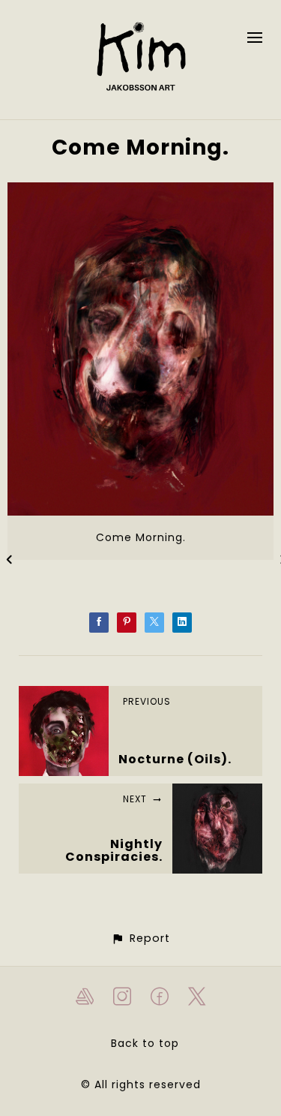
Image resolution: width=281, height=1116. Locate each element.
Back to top (145, 1043)
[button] (140, 938)
